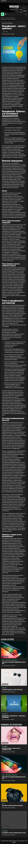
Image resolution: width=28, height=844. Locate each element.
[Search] (26, 14)
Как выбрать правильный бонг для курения (12, 805)
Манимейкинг (9, 660)
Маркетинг (10, 23)
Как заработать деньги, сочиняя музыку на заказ (14, 832)
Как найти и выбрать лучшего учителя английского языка (11, 748)
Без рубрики (5, 746)
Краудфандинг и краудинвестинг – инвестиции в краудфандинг (13, 716)
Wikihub (14, 6)
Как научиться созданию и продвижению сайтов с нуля (14, 662)
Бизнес (3, 660)
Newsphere (21, 840)
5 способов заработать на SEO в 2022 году (12, 689)
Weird (3, 803)
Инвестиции (4, 23)
